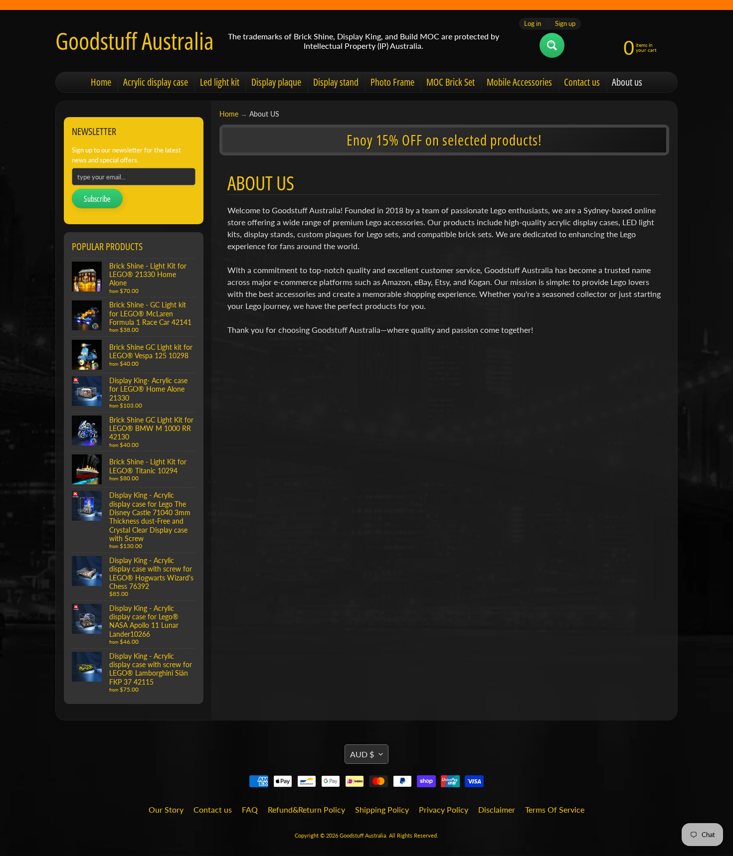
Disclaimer (496, 809)
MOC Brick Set (450, 82)
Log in (532, 23)
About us (627, 82)
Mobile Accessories (519, 82)
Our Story (166, 809)
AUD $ (362, 754)
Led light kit (219, 82)
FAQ (250, 809)
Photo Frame (392, 82)
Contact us (582, 82)
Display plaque (276, 82)
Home (101, 82)
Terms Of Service (554, 809)
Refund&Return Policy (306, 809)
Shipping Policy (382, 809)
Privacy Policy (443, 809)
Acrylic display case (155, 82)
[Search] (552, 45)
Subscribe (97, 198)
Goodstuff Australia (134, 40)
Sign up (565, 23)
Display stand (336, 82)
